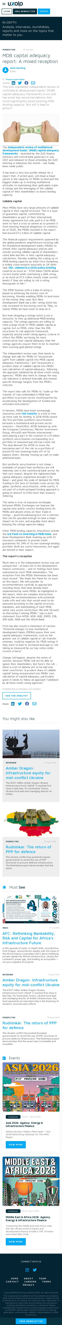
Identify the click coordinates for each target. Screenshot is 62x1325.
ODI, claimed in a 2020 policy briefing (32, 267)
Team (42, 1278)
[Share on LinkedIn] (13, 83)
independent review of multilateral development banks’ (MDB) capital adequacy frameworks (30, 150)
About (28, 1278)
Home (15, 1278)
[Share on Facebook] (26, 83)
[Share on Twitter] (20, 83)
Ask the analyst (16, 695)
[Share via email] (33, 83)
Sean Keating (17, 67)
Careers (30, 1281)
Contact (12, 1281)
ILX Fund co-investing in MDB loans (29, 533)
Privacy (28, 1285)
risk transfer (29, 413)
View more (16, 1144)
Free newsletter (31, 1321)
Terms (46, 1281)
